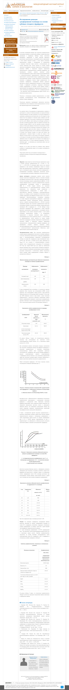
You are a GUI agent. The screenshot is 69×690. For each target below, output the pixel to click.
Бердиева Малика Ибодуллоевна (33, 657)
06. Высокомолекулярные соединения (35, 31)
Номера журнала (36, 10)
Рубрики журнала (8, 18)
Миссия (6, 15)
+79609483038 (8, 65)
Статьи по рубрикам (57, 17)
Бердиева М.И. (25, 29)
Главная (5, 10)
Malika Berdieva (44, 657)
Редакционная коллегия (25, 10)
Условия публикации (9, 30)
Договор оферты (8, 35)
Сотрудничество (8, 17)
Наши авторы (55, 18)
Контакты (52, 10)
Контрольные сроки (9, 20)
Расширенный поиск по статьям (58, 21)
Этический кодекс (45, 10)
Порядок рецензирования (10, 22)
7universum (9, 63)
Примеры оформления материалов (10, 33)
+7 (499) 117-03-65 (8, 62)
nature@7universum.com (10, 67)
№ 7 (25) (23, 31)
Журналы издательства (14, 10)
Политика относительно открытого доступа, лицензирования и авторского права (10, 26)
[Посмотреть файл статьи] (46, 39)
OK (62, 687)
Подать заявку (11, 45)
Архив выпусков (56, 15)
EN (61, 6)
